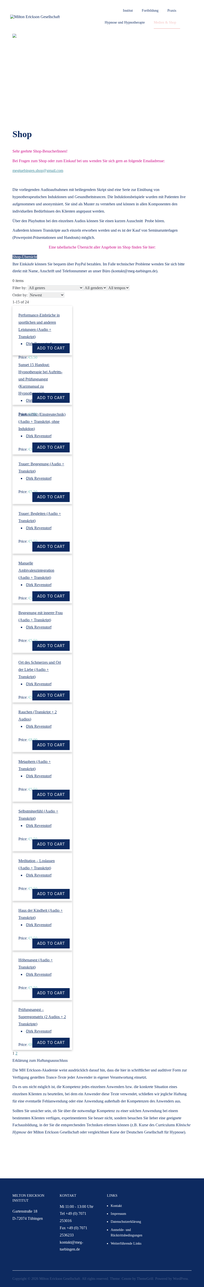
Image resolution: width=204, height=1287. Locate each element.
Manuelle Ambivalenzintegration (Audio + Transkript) (36, 570)
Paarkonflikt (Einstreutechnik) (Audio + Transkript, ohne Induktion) (41, 421)
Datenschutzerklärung (126, 1222)
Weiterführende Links (126, 1243)
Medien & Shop (165, 22)
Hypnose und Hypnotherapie (125, 22)
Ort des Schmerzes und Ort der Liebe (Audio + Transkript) (39, 669)
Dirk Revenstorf (38, 436)
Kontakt (116, 1206)
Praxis (171, 10)
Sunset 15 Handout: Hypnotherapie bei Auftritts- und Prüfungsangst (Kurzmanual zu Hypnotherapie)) (40, 379)
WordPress (180, 1279)
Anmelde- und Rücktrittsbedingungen (126, 1232)
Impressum (118, 1214)
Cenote (126, 1279)
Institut (128, 10)
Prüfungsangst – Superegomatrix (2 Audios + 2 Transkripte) (42, 1016)
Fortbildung (150, 10)
